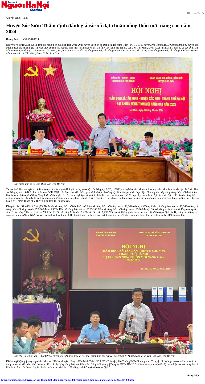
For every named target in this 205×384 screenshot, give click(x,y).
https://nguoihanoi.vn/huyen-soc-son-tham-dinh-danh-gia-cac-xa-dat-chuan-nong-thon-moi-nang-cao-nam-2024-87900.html (67, 380)
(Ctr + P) (197, 13)
